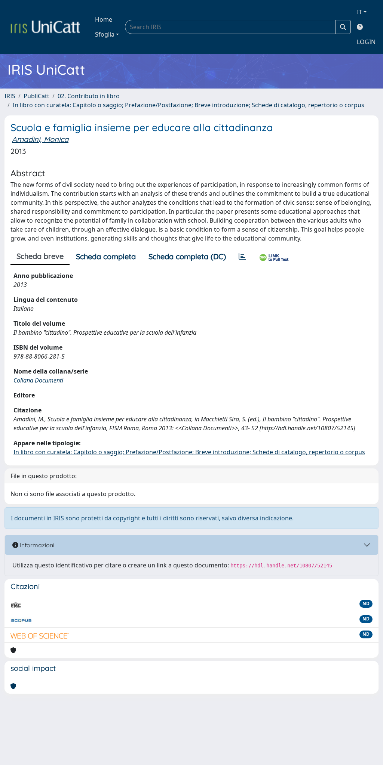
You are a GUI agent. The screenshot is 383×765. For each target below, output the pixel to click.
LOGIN (366, 42)
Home (103, 19)
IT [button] (359, 12)
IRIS (9, 96)
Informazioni (36, 545)
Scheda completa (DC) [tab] (187, 256)
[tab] (242, 256)
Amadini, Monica (40, 139)
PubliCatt (36, 96)
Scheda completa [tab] (106, 256)
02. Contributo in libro (89, 96)
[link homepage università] (45, 27)
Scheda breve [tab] (40, 256)
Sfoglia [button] (104, 34)
